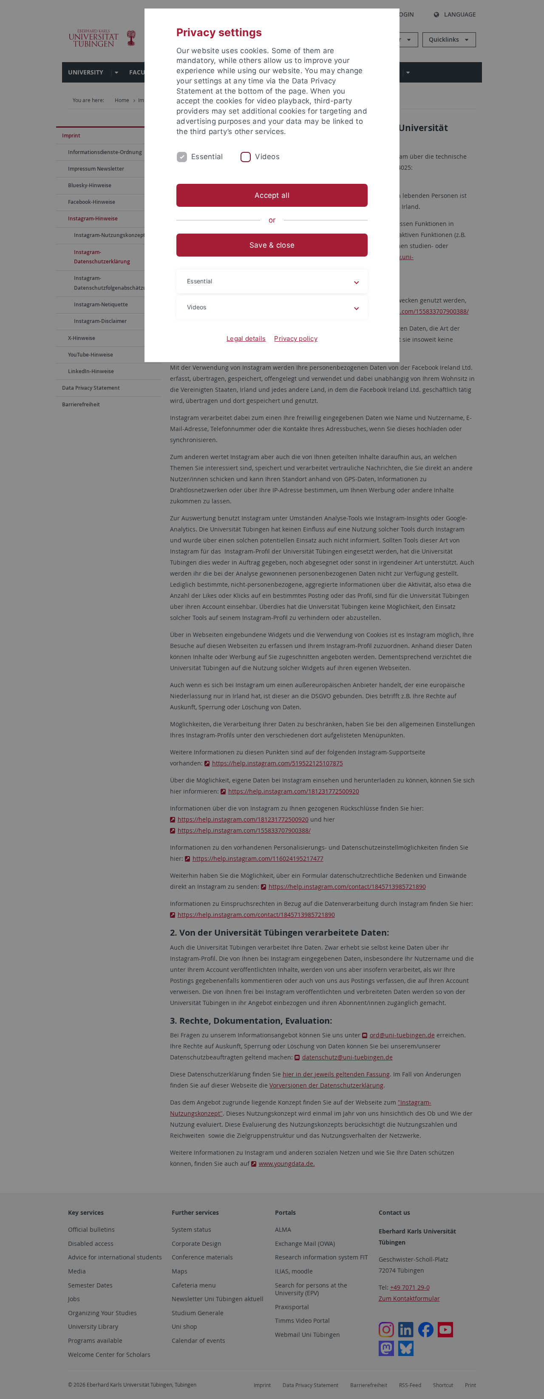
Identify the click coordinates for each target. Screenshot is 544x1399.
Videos (267, 156)
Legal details (246, 338)
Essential (207, 156)
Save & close (272, 245)
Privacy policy (295, 338)
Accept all (272, 195)
